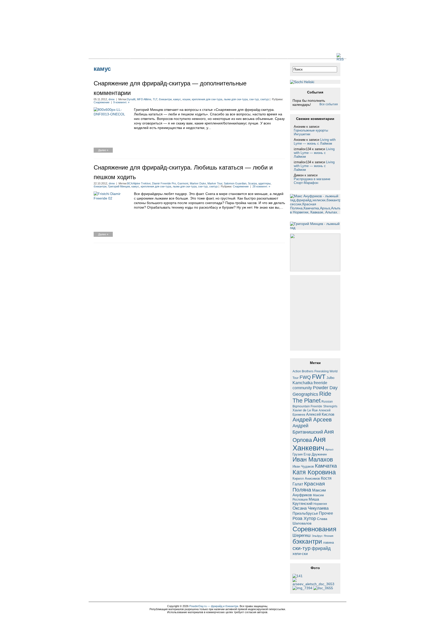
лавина (328, 542)
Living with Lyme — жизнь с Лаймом (315, 141)
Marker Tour (214, 183)
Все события (328, 104)
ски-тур (254, 99)
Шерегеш (302, 535)
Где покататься (250, 55)
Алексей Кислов (320, 414)
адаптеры (264, 183)
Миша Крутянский (306, 501)
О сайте (277, 55)
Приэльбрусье (305, 513)
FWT (318, 376)
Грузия (298, 454)
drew (111, 99)
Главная (99, 55)
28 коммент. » (261, 186)
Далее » (103, 150)
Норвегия (320, 503)
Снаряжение (102, 102)
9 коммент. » (121, 102)
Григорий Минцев (119, 186)
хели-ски (300, 553)
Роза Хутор (304, 518)
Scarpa (252, 183)
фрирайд (321, 548)
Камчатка (326, 466)
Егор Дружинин (315, 454)
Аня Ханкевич (309, 443)
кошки (186, 99)
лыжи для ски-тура (236, 99)
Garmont (182, 183)
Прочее (326, 513)
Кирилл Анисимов (306, 478)
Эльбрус (317, 535)
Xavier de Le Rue (305, 410)
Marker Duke (198, 183)
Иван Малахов (313, 459)
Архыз (329, 449)
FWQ (305, 377)
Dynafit (131, 99)
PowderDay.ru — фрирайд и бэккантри (213, 606)
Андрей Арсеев (312, 419)
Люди (226, 55)
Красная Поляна (309, 486)
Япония (328, 535)
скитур (264, 99)
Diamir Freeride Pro (164, 183)
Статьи (139, 55)
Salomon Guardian (235, 183)
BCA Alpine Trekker (139, 183)
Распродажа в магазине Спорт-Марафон (312, 181)
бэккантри (165, 99)
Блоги (157, 55)
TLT (155, 99)
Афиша (209, 55)
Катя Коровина (314, 472)
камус (177, 99)
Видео (190, 55)
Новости (120, 55)
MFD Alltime (144, 99)
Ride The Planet (312, 397)
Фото (173, 55)
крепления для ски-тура (207, 99)
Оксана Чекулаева (311, 508)
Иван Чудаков (303, 466)
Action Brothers (303, 371)
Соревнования (314, 529)
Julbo (330, 378)
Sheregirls (330, 406)
